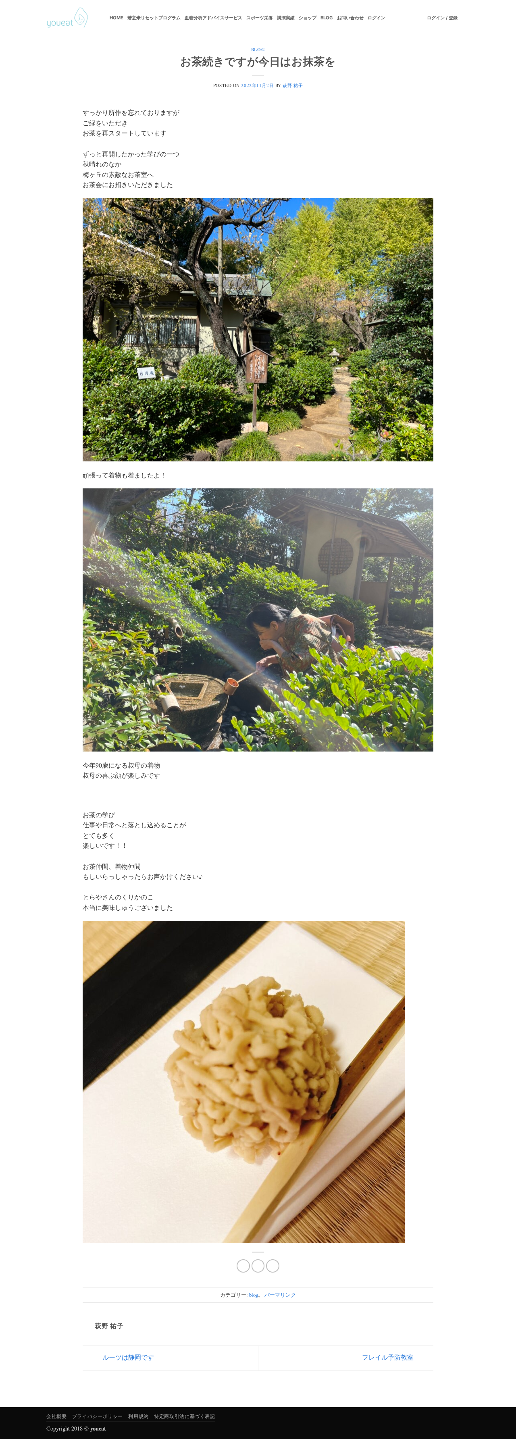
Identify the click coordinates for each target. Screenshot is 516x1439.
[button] (442, 17)
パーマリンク (280, 1294)
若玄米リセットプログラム (154, 18)
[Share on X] (258, 1266)
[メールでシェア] (272, 1266)
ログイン (376, 18)
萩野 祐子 (293, 85)
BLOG (326, 18)
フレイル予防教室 (388, 1357)
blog (258, 49)
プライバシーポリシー (97, 1416)
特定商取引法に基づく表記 (184, 1416)
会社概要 (56, 1416)
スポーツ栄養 (259, 18)
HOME (116, 18)
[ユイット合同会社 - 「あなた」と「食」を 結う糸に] (67, 18)
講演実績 (286, 18)
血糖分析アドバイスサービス (213, 18)
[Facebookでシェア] (243, 1266)
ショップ (307, 18)
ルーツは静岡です (127, 1357)
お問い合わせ (350, 18)
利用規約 (138, 1416)
